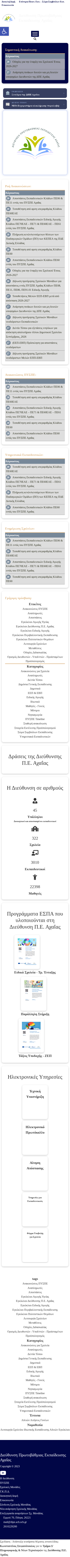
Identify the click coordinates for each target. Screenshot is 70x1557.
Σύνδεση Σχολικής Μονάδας (15, 1504)
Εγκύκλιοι (64, 1429)
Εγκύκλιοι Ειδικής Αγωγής (35, 630)
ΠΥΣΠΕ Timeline (35, 719)
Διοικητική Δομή (9, 1495)
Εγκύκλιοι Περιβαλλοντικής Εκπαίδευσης (35, 635)
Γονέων (44, 1420)
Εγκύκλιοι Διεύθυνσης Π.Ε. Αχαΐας (35, 626)
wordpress (29, 1541)
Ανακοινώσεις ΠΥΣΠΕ (35, 608)
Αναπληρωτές (35, 613)
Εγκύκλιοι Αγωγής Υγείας (35, 622)
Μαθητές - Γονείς (35, 706)
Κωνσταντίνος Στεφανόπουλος (17, 1546)
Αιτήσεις (35, 1420)
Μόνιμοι (35, 710)
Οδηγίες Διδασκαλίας (35, 652)
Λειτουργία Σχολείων (35, 643)
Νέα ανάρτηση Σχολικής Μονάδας (18, 1508)
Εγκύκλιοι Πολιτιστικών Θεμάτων (35, 639)
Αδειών (25, 1420)
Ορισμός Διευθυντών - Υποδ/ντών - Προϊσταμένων (35, 656)
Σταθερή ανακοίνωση (35, 723)
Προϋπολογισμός (35, 661)
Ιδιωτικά (35, 701)
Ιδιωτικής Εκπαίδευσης (36, 1429)
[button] (4, 31)
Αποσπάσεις (35, 617)
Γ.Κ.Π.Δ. (5, 1491)
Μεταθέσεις (35, 648)
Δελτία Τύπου (35, 679)
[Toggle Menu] (35, 33)
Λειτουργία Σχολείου (11, 1429)
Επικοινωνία (6, 1500)
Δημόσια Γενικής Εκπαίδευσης (35, 684)
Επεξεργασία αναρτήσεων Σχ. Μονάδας (21, 1513)
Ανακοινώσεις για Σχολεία (35, 671)
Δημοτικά (35, 688)
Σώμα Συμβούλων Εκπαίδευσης (35, 732)
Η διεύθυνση (7, 1478)
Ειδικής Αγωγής (35, 697)
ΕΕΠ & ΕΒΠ (35, 693)
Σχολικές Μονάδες (10, 1487)
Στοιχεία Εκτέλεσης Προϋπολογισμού (35, 727)
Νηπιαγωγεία (35, 714)
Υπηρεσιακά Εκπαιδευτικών (35, 736)
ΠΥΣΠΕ (4, 1482)
